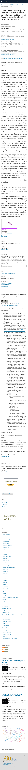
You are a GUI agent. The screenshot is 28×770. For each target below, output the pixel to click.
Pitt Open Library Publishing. (8, 763)
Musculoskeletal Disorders (9, 567)
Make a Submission (7, 493)
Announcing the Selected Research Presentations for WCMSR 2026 (12, 694)
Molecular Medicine (6, 608)
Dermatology (6, 543)
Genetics (5, 552)
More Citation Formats (7, 266)
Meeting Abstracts (6, 602)
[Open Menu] (1, 1)
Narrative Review (7, 632)
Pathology (5, 582)
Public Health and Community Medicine (11, 617)
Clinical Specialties (6, 534)
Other (3, 610)
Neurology (5, 571)
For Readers (4, 502)
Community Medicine (6, 283)
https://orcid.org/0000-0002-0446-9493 (8, 32)
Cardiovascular (6, 541)
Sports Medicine (6, 591)
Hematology (5, 558)
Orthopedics (5, 578)
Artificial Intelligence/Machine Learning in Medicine (13, 614)
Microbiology (6, 565)
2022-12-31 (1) (4, 249)
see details (9, 233)
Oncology (5, 573)
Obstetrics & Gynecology (8, 536)
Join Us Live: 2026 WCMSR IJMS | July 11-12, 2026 (13, 661)
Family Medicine (6, 619)
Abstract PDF (6, 236)
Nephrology (5, 569)
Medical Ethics (5, 606)
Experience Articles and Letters (10, 638)
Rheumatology (6, 588)
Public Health (4, 286)
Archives (8, 4)
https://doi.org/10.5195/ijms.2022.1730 (13, 58)
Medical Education (6, 604)
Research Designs (6, 627)
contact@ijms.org (5, 456)
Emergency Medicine (7, 545)
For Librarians (5, 506)
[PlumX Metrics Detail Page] (9, 223)
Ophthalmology (6, 539)
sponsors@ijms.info (9, 521)
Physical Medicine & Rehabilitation (10, 597)
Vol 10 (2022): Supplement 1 (17, 4)
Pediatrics (5, 580)
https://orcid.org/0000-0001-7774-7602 (8, 47)
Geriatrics (5, 554)
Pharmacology (5, 612)
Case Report (5, 630)
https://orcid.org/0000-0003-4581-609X (8, 39)
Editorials (5, 636)
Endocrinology (6, 547)
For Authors (4, 504)
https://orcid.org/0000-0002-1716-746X (8, 54)
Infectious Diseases (7, 562)
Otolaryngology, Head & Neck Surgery (11, 549)
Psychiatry (5, 584)
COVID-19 (4, 599)
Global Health (6, 625)
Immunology (6, 560)
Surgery (4, 593)
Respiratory (5, 586)
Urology (4, 595)
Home (2, 4)
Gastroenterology (7, 556)
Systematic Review (7, 634)
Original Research (6, 284)
